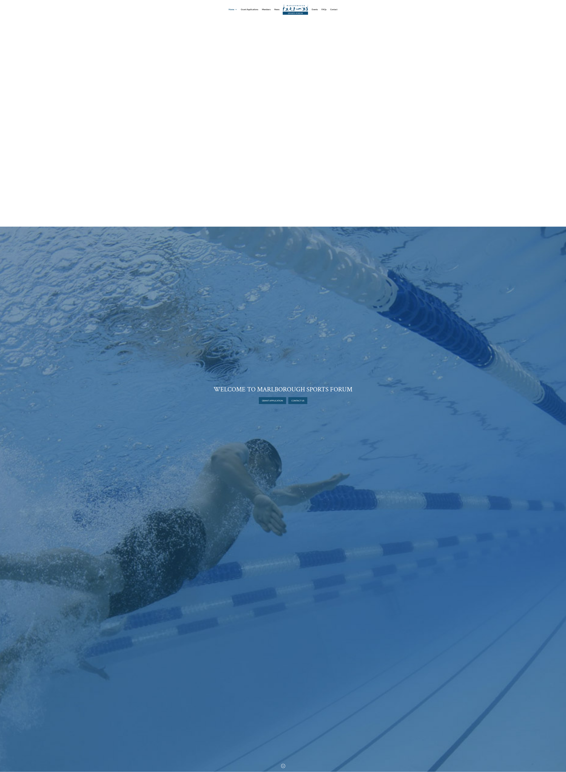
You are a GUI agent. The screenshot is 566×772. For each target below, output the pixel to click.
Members (266, 9)
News (276, 9)
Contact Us (297, 400)
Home (231, 9)
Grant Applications (249, 9)
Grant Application (272, 400)
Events (315, 9)
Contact (333, 9)
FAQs (323, 9)
